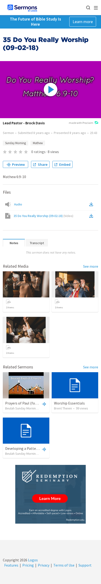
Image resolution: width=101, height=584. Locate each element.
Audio (18, 204)
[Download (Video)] (92, 215)
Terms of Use (63, 565)
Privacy (43, 565)
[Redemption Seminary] (50, 494)
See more (90, 266)
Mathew (38, 143)
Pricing (28, 565)
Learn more (83, 21)
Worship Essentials (69, 403)
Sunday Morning (15, 143)
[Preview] (43, 403)
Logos (32, 560)
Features (11, 565)
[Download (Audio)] (92, 204)
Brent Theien (63, 408)
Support (85, 565)
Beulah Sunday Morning (21, 408)
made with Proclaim (81, 123)
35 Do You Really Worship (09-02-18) (43, 216)
